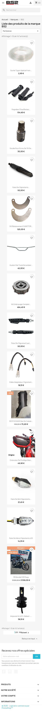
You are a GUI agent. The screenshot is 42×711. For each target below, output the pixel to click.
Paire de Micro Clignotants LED (21, 538)
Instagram (10, 671)
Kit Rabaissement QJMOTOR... (21, 226)
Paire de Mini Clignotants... (21, 499)
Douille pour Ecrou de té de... (21, 148)
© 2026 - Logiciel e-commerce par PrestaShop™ (15, 707)
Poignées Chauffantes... (21, 109)
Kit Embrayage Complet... (21, 304)
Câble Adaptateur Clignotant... (21, 382)
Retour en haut (30, 638)
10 (20, 632)
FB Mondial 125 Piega (21, 577)
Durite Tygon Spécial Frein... (21, 70)
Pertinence (21, 31)
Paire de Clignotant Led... (21, 343)
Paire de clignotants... (21, 187)
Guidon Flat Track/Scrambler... (21, 265)
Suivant (25, 632)
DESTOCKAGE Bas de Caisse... (21, 421)
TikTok (16, 671)
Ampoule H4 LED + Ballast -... (21, 616)
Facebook (3, 671)
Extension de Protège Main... (21, 460)
